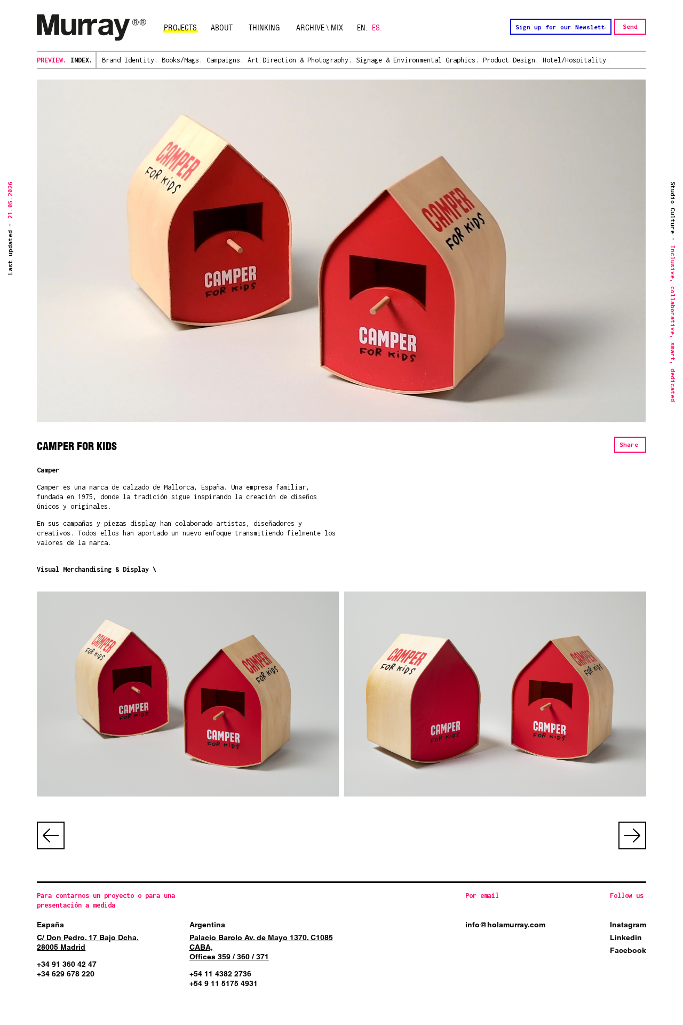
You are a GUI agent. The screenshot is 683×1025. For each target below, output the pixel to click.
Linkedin (626, 937)
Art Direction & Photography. (300, 60)
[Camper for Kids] (187, 694)
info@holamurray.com (505, 924)
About (222, 28)
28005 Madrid (61, 947)
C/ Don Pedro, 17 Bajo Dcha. (88, 937)
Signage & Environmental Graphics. (417, 60)
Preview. (52, 60)
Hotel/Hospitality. (576, 60)
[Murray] (91, 27)
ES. (377, 28)
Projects (180, 28)
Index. (81, 60)
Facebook (628, 950)
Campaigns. (225, 60)
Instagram (628, 924)
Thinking (264, 28)
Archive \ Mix (319, 28)
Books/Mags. (182, 60)
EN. (362, 28)
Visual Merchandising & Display (93, 569)
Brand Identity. (130, 60)
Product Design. (511, 60)
